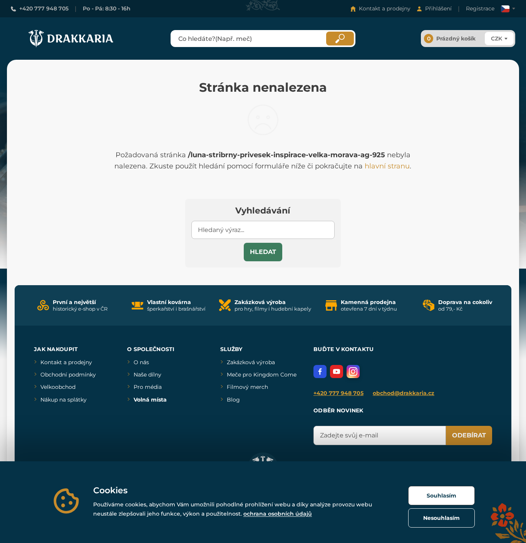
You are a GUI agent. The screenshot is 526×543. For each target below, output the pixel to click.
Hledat (263, 252)
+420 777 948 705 (44, 8)
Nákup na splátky (63, 399)
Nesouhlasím (441, 517)
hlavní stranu (387, 166)
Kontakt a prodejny (384, 8)
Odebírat (469, 435)
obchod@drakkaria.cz (403, 393)
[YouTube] (336, 371)
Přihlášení (438, 8)
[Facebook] (320, 371)
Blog (233, 399)
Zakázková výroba (251, 362)
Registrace (480, 8)
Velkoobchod (57, 386)
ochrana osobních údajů (277, 513)
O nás (141, 362)
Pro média (148, 386)
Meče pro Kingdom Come (262, 374)
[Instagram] (353, 371)
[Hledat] (340, 38)
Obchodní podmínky (68, 374)
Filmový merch (247, 386)
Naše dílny (147, 374)
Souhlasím (441, 495)
